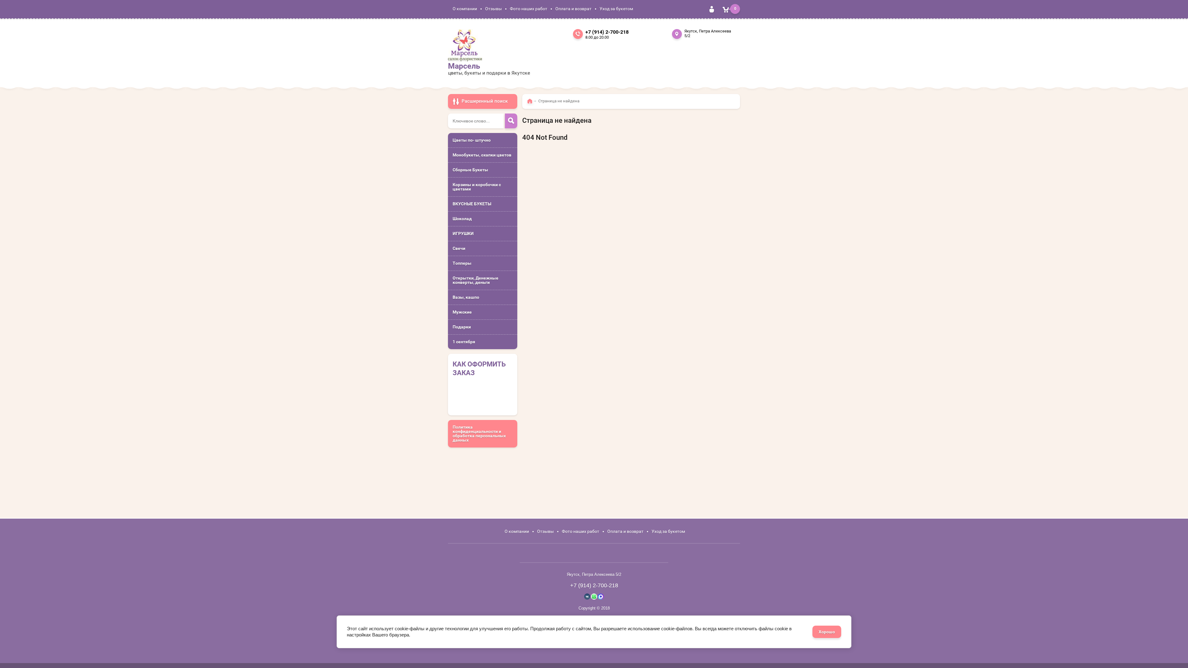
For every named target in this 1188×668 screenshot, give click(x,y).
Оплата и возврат (573, 8)
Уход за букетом (616, 8)
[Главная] (531, 104)
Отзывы (493, 8)
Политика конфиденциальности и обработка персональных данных (479, 434)
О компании (465, 8)
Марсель (464, 66)
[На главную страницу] (465, 45)
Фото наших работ (528, 8)
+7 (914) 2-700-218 (607, 32)
